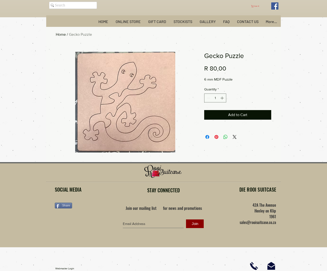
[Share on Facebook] (207, 137)
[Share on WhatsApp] (225, 137)
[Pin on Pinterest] (216, 137)
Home (61, 34)
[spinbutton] (215, 98)
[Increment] (223, 98)
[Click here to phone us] (254, 266)
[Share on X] (234, 137)
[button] (257, 6)
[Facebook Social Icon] (274, 6)
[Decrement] (208, 98)
